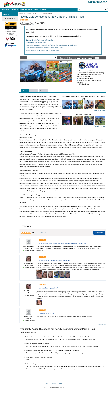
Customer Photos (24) (90, 120)
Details (25, 91)
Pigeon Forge (5, 10)
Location (43, 91)
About (47, 383)
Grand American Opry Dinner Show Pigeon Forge (42, 50)
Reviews (34, 91)
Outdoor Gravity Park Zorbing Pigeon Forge (40, 40)
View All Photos (99, 110)
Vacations (43, 10)
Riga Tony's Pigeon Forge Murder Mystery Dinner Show (44, 47)
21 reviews (42, 233)
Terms (60, 383)
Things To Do (15, 10)
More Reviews (102, 324)
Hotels (36, 10)
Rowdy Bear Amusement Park (36, 42)
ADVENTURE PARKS (47, 13)
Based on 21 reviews (36, 20)
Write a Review (99, 232)
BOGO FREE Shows (26, 10)
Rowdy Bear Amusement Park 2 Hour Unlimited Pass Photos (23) (83, 103)
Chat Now (35, 25)
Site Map (54, 383)
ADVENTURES (38, 13)
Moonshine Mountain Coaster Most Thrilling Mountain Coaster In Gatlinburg (51, 45)
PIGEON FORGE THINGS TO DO (26, 13)
